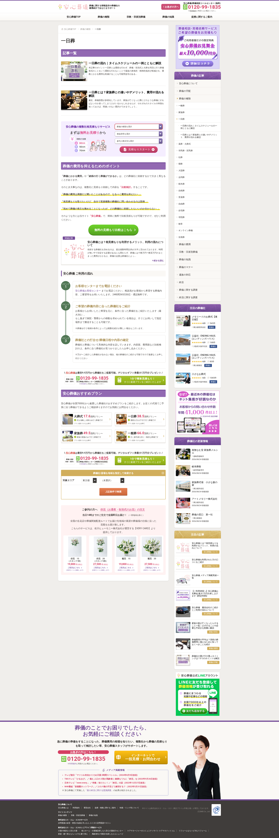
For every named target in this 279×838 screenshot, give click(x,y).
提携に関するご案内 (201, 16)
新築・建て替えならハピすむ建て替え (73, 834)
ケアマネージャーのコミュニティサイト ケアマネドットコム (151, 831)
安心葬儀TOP (74, 16)
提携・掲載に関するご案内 (105, 808)
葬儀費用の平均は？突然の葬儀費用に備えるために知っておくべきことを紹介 (205, 642)
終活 (181, 282)
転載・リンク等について (129, 808)
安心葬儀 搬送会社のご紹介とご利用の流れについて (205, 608)
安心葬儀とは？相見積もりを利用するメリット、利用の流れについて (205, 545)
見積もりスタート (139, 149)
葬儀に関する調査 (188, 289)
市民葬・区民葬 (185, 150)
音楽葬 (181, 197)
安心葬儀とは (63, 808)
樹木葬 (181, 184)
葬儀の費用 (185, 244)
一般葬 (181, 105)
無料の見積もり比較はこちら (113, 230)
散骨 (180, 224)
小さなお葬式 (199, 374)
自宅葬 (181, 210)
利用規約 (193, 11)
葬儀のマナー (186, 267)
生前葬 (181, 237)
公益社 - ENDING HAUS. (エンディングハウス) (204, 337)
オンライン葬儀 (185, 230)
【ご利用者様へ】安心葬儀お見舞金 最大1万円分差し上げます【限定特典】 (205, 593)
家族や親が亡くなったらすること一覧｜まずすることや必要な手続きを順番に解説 (205, 625)
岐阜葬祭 (196, 466)
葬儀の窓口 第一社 (202, 514)
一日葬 (181, 119)
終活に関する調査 (188, 297)
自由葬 (181, 204)
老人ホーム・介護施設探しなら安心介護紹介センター (102, 831)
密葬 (180, 164)
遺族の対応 (185, 274)
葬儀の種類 (103, 16)
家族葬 (181, 112)
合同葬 (181, 177)
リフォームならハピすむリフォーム (193, 831)
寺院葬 (181, 217)
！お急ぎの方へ (171, 6)
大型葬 (181, 170)
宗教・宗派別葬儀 (136, 16)
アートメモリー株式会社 (204, 498)
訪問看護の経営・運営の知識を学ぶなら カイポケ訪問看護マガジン (84, 823)
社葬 (180, 157)
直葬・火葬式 (184, 144)
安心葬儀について (188, 83)
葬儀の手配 (185, 91)
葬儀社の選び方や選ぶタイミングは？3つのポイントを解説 (205, 657)
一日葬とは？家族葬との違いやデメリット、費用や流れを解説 (198, 136)
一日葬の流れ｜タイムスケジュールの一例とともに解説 (125, 63)
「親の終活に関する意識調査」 (99, 790)
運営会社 (87, 808)
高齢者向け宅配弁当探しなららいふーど (107, 834)
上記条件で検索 (113, 491)
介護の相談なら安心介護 (67, 831)
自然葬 (181, 190)
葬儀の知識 (168, 16)
